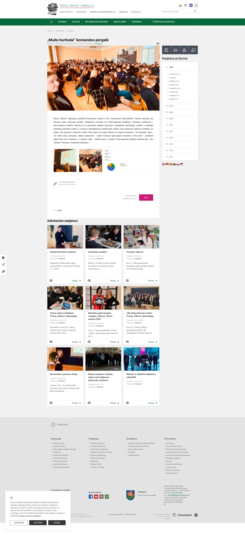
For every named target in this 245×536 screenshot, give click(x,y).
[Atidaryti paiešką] (195, 11)
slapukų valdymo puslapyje (30, 516)
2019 (171, 144)
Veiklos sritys (66, 12)
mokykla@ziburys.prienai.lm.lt (179, 495)
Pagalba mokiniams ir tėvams (101, 452)
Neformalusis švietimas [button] (96, 22)
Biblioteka (94, 461)
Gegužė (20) (174, 85)
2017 (171, 157)
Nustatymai (19, 523)
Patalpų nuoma (96, 464)
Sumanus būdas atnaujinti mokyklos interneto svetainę (161, 516)
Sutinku (57, 523)
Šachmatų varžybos (97, 252)
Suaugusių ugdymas (98, 446)
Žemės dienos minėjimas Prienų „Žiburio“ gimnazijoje (63, 314)
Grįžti (59, 210)
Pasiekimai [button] (136, 22)
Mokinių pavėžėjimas (98, 455)
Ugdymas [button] (62, 22)
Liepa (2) (173, 78)
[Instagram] (101, 497)
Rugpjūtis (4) (175, 74)
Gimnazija (123, 12)
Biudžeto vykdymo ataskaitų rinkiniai (141, 443)
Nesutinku (38, 523)
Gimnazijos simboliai (60, 455)
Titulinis (50, 31)
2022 (171, 125)
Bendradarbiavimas (60, 464)
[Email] (107, 497)
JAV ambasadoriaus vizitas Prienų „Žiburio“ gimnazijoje (139, 314)
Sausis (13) (174, 99)
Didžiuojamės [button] (119, 22)
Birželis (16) (174, 81)
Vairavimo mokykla (98, 467)
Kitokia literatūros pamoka (63, 252)
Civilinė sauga (171, 467)
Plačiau (75, 281)
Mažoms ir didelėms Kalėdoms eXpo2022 (141, 375)
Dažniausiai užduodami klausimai (178, 455)
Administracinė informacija (103, 12)
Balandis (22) (175, 88)
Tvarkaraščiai (62, 424)
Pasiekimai (57, 452)
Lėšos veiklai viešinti (135, 449)
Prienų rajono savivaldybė (147, 495)
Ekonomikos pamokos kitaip (63, 374)
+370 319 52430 (177, 493)
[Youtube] (96, 497)
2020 (171, 138)
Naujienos (60, 31)
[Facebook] (91, 497)
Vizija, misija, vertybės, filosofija (64, 449)
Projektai (131, 452)
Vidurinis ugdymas (97, 443)
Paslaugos (81, 12)
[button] (180, 5)
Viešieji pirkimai (134, 455)
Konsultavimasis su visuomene (177, 452)
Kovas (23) (174, 92)
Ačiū (146, 197)
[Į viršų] (196, 515)
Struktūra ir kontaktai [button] (164, 22)
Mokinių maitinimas (98, 458)
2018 (171, 151)
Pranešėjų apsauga (173, 458)
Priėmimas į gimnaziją (61, 467)
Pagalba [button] (76, 22)
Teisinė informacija (173, 470)
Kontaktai (136, 12)
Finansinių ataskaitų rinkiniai (138, 446)
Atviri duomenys (172, 473)
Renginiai (71, 31)
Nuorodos (169, 443)
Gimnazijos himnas (60, 458)
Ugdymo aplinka (59, 446)
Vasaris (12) (174, 96)
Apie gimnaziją (58, 443)
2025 (171, 106)
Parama (168, 461)
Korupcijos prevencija (174, 464)
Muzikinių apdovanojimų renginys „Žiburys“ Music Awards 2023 (100, 316)
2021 (171, 131)
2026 (171, 67)
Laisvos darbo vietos (173, 446)
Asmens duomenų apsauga (176, 449)
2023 (171, 119)
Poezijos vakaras (134, 252)
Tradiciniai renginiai (60, 461)
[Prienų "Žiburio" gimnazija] (53, 9)
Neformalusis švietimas (99, 449)
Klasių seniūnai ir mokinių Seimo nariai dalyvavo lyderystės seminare (100, 377)
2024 (171, 112)
